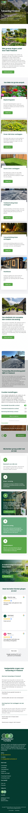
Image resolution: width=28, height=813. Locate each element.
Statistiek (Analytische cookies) (10, 408)
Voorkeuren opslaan (14, 420)
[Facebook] (2, 791)
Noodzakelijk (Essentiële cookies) (10, 405)
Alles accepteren (14, 416)
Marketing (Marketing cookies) (9, 411)
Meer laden (14, 650)
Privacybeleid (4, 422)
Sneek (17, 57)
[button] (26, 3)
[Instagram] (4, 791)
